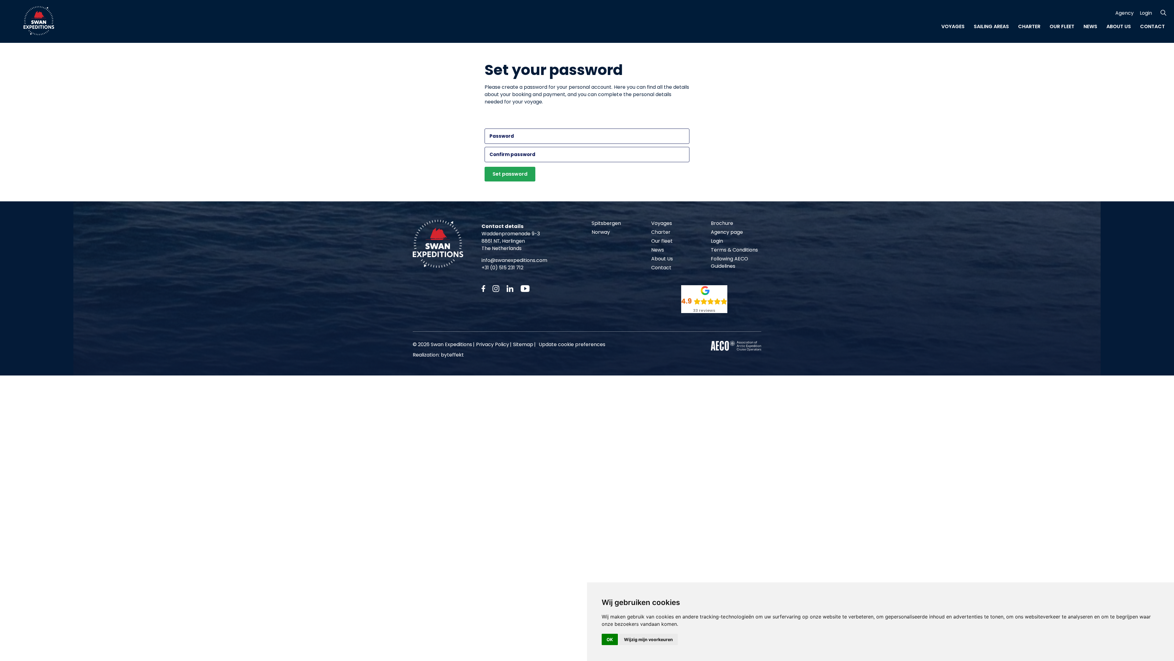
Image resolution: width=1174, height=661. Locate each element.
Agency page (727, 232)
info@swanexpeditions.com (514, 260)
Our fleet (1062, 26)
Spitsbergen (606, 223)
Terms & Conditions (734, 249)
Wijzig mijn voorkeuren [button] (648, 639)
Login (1146, 13)
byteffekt (452, 354)
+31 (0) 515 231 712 (502, 267)
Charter (1029, 26)
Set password (510, 173)
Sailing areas (991, 26)
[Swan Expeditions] (39, 20)
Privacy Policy (492, 344)
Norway (601, 232)
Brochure (722, 223)
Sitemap (523, 344)
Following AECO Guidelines (729, 262)
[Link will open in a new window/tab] (483, 288)
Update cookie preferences (572, 344)
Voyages (953, 26)
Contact (1152, 26)
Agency (1124, 13)
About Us (1118, 26)
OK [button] (610, 639)
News (1090, 26)
